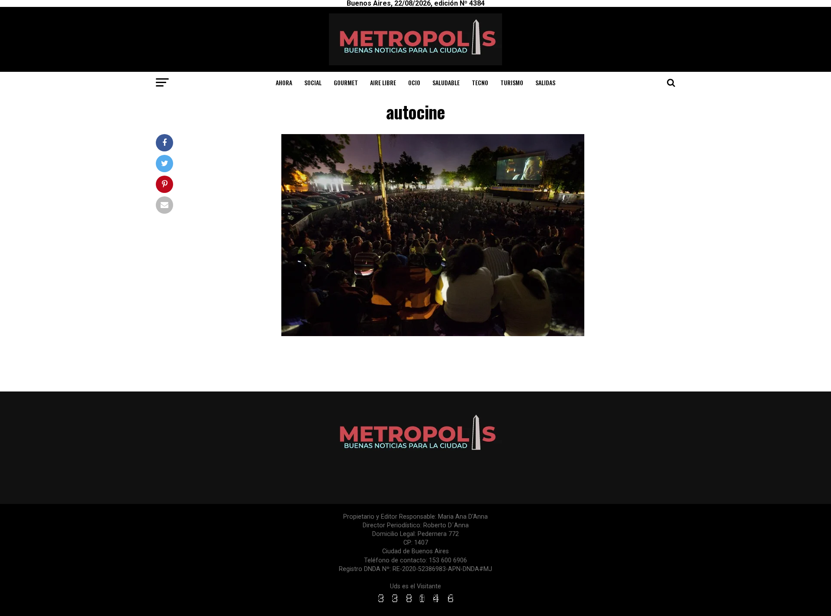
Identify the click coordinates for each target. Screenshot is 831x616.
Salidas (545, 82)
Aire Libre (383, 82)
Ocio (414, 82)
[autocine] (432, 334)
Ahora (284, 82)
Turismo (511, 82)
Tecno (480, 82)
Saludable (446, 82)
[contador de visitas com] (415, 602)
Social (313, 82)
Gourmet (346, 82)
